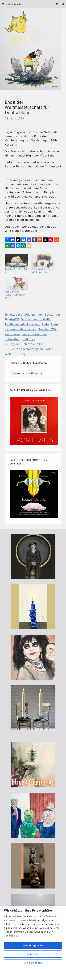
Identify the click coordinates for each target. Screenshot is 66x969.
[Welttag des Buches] (33, 627)
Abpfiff (14, 319)
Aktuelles (15, 314)
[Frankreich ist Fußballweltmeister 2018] (16, 283)
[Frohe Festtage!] (33, 785)
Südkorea (28, 339)
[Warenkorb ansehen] (57, 4)
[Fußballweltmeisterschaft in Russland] (43, 260)
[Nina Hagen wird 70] (33, 677)
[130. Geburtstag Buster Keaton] (33, 576)
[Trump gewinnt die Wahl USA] (33, 835)
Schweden (12, 339)
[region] (33, 937)
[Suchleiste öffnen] (63, 4)
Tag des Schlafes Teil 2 (26, 344)
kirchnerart (13, 334)
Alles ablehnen (33, 962)
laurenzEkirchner (34, 334)
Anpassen (33, 954)
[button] (7, 239)
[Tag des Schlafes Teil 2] (16, 260)
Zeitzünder (52, 314)
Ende (45, 324)
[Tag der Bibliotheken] (33, 886)
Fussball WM (47, 329)
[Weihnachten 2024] (33, 728)
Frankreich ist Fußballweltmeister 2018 (15, 294)
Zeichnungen (33, 314)
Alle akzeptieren (33, 945)
